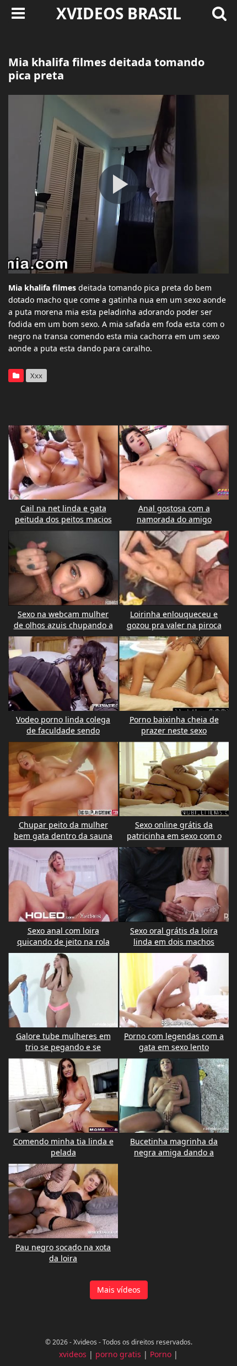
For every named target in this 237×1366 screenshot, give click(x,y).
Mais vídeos (119, 1289)
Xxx (36, 376)
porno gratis (118, 1354)
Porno (160, 1354)
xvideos (73, 1354)
